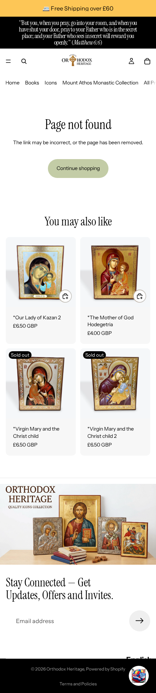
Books (32, 82)
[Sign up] (139, 620)
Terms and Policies (78, 683)
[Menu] (8, 61)
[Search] (24, 61)
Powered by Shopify (105, 669)
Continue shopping (78, 168)
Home (12, 82)
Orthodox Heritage (65, 669)
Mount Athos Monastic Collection (100, 82)
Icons (51, 82)
